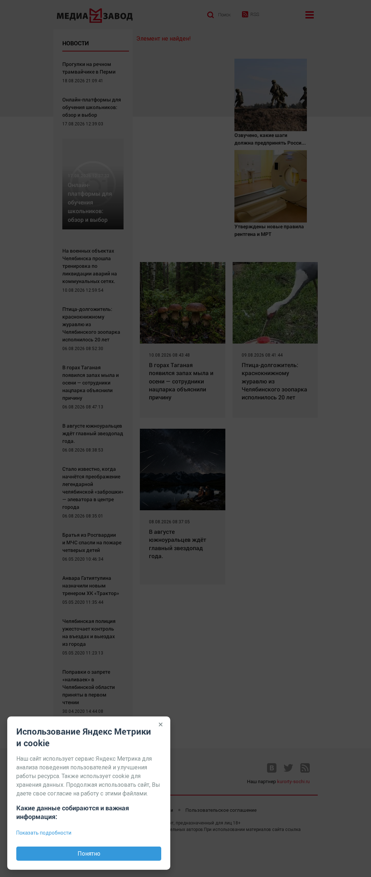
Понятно (89, 853)
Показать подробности (43, 833)
